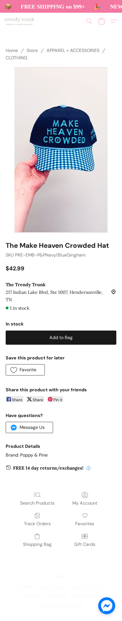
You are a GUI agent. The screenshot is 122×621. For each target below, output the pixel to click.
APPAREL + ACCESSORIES (73, 50)
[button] (20, 21)
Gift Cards (84, 544)
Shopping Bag (37, 544)
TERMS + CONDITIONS (41, 587)
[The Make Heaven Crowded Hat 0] (61, 150)
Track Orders (37, 524)
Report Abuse (87, 596)
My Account (84, 503)
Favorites (84, 524)
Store (32, 50)
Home (12, 50)
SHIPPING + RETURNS (45, 596)
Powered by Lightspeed (61, 606)
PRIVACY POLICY (87, 587)
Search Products (37, 503)
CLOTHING (16, 58)
